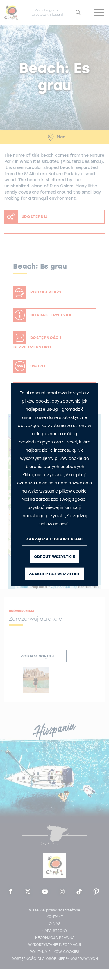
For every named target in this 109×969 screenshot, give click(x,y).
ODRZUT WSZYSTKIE (54, 557)
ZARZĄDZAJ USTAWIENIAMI (54, 539)
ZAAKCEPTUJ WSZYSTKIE (55, 574)
